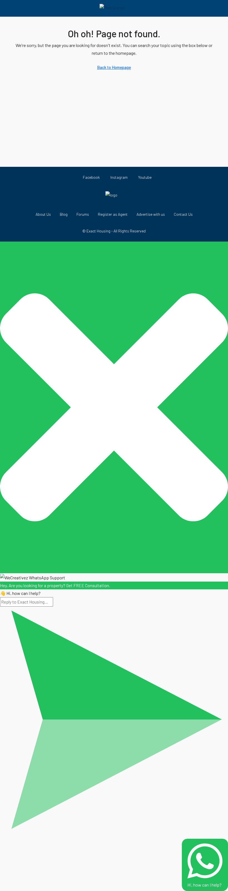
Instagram (119, 177)
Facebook (91, 177)
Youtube (144, 177)
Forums (82, 214)
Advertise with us (151, 214)
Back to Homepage (114, 67)
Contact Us (183, 214)
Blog (64, 214)
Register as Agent (113, 214)
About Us (43, 214)
